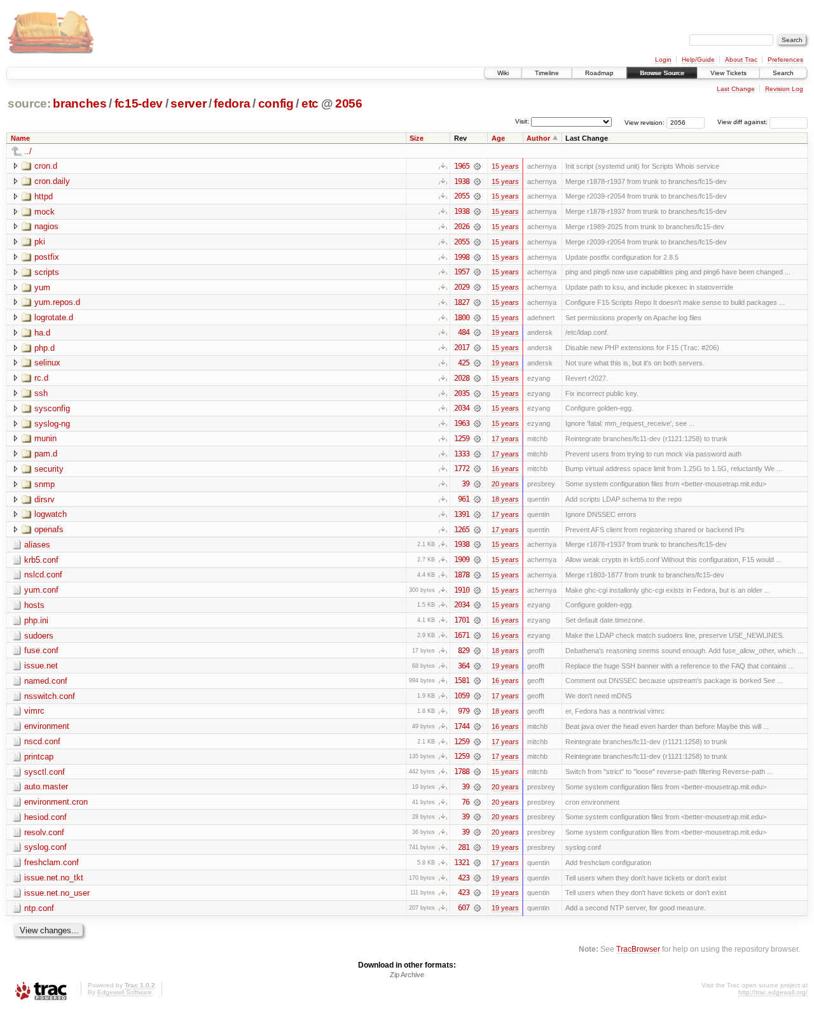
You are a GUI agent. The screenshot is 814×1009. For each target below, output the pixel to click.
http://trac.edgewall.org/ (773, 992)
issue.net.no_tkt (53, 877)
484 (463, 332)
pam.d (45, 453)
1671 (461, 635)
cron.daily (52, 181)
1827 (461, 302)
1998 (461, 257)
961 (463, 499)
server (188, 103)
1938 (461, 181)
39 (465, 483)
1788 (461, 771)
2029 (461, 287)
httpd (43, 196)
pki (39, 241)
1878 (461, 574)
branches (79, 103)
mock (44, 211)
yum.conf (41, 590)
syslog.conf (45, 847)
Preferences (785, 59)
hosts (34, 605)
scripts (46, 272)
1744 (461, 726)
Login (663, 59)
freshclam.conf (51, 862)
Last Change (736, 88)
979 (463, 711)
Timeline (547, 72)
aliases (37, 544)
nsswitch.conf (49, 696)
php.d (44, 348)
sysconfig (52, 408)
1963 (461, 423)
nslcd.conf (43, 574)
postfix (46, 257)
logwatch (50, 514)
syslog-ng (52, 423)
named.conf (45, 681)
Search (783, 72)
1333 (461, 453)
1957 (461, 271)
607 (463, 907)
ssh (41, 393)
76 (465, 802)
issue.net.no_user (57, 893)
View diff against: (743, 121)
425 (463, 362)
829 (463, 650)
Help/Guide (698, 59)
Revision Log (784, 88)
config (276, 103)
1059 (461, 695)
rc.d (41, 378)
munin (45, 438)
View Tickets (728, 72)
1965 (461, 166)
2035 (461, 393)
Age (498, 138)
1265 (461, 529)
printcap (38, 756)
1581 (461, 680)
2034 (461, 408)
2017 (461, 347)
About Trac (741, 59)
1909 (461, 559)
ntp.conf (39, 908)
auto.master (46, 786)
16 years (505, 468)
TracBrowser (638, 949)
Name (20, 138)
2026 (461, 226)
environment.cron (56, 802)
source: (29, 103)
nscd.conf (42, 741)
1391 (461, 514)
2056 (348, 103)
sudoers (38, 635)
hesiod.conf (45, 817)
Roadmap (599, 72)
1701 (461, 620)
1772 (461, 468)
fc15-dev (138, 103)
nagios (46, 226)
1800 (461, 317)
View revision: (644, 121)
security (49, 469)
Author (538, 138)
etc (310, 103)
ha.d (42, 332)
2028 (461, 378)
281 (463, 847)
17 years (505, 438)
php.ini (36, 620)
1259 (461, 438)
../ (28, 151)
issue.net (41, 665)
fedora (232, 103)
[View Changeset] (477, 166)
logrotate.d (53, 317)
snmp (44, 484)
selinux (47, 362)
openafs (49, 529)
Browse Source (662, 72)
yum (42, 287)
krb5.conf (41, 560)
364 (463, 665)
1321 (461, 862)
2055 (461, 196)
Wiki (503, 72)
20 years (505, 484)
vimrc (34, 711)
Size (417, 138)
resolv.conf (44, 832)
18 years (505, 499)
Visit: (522, 121)
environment (46, 726)
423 (463, 877)
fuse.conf (41, 650)
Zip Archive (407, 974)
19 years (505, 332)
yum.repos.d (57, 302)
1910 (461, 590)
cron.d (45, 166)
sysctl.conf (44, 772)
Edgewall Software (124, 992)
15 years (505, 166)
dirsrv (44, 499)
